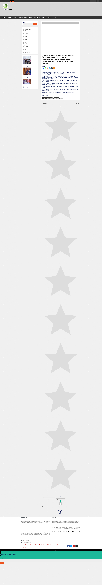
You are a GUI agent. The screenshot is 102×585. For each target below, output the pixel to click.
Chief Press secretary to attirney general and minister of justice (53, 98)
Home (4, 17)
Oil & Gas (26, 46)
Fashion (30, 17)
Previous (45, 103)
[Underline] (45, 509)
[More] (54, 68)
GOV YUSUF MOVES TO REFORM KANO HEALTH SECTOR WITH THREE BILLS (29, 85)
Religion (25, 49)
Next (77, 103)
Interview (21, 17)
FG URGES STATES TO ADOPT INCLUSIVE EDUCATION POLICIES (29, 76)
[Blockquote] (51, 509)
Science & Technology (28, 50)
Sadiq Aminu (57, 97)
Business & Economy (28, 29)
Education (26, 33)
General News (26, 40)
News (15, 17)
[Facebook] (43, 68)
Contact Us (50, 17)
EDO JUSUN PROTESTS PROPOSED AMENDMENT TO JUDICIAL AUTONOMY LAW (29, 65)
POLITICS (26, 48)
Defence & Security (46, 97)
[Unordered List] (50, 509)
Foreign (25, 39)
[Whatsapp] (45, 68)
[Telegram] (50, 68)
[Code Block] (53, 509)
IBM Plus (60, 550)
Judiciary (51, 97)
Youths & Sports (27, 52)
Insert (2, 563)
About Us (44, 17)
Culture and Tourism (28, 30)
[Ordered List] (48, 509)
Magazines (9, 17)
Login (61, 495)
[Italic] (44, 509)
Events (25, 17)
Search (24, 22)
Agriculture (26, 27)
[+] (57, 509)
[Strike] (47, 509)
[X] (52, 68)
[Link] (54, 509)
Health (25, 42)
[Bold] (42, 509)
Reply (1, 558)
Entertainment (37, 17)
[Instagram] (48, 68)
